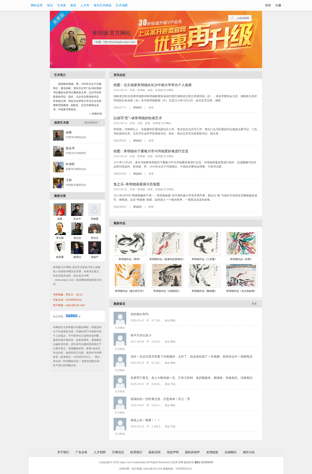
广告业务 (81, 452)
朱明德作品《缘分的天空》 (130, 290)
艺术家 (61, 5)
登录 (268, 5)
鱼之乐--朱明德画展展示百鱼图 (137, 184)
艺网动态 (118, 452)
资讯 (50, 5)
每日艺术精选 (102, 5)
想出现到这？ (92, 122)
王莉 (69, 180)
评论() (137, 107)
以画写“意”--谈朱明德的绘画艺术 (138, 118)
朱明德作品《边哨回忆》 (167, 290)
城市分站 (249, 452)
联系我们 (136, 452)
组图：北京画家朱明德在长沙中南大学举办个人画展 (153, 85)
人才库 (84, 5)
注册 (278, 5)
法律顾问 (230, 452)
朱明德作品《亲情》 (130, 259)
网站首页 (37, 5)
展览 (73, 5)
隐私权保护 (192, 452)
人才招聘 (100, 452)
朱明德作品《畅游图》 (204, 290)
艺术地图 (122, 5)
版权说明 (154, 452)
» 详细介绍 (96, 113)
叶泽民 (70, 164)
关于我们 (63, 452)
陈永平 (70, 148)
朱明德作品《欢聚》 (241, 259)
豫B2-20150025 (204, 462)
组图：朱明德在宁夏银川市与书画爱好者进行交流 (151, 151)
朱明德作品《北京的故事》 (241, 290)
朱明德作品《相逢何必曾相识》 (167, 259)
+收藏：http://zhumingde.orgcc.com (114, 42)
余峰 (69, 132)
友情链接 (212, 452)
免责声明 (173, 452)
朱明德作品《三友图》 (204, 259)
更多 (254, 303)
